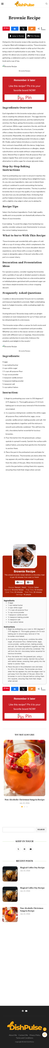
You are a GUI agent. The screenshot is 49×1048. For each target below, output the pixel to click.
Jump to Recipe (18, 36)
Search (40, 829)
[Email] (31, 849)
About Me (13, 1035)
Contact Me (23, 1035)
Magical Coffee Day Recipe (32, 867)
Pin (30, 582)
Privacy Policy (35, 1035)
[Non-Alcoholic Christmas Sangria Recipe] (24, 768)
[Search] (46, 4)
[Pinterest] (25, 849)
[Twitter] (18, 849)
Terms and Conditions (24, 1038)
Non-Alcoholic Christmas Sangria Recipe (24, 799)
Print (21, 582)
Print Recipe (35, 36)
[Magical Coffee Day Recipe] (10, 873)
